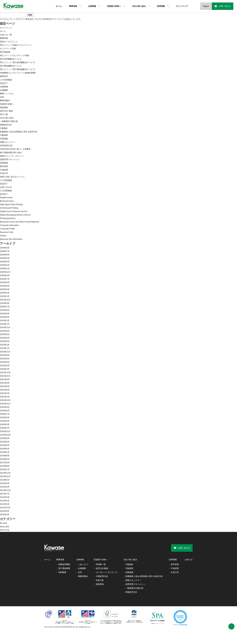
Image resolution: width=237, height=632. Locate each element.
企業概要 (4, 90)
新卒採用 (4, 166)
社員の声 (4, 173)
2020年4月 (5, 424)
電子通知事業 (64, 568)
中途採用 (4, 170)
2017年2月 (5, 463)
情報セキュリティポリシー (12, 156)
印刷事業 (62, 572)
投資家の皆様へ (114, 6)
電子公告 (4, 114)
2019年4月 (5, 449)
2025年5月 (5, 286)
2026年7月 (5, 251)
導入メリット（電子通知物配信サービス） (18, 69)
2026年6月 (5, 255)
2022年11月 (5, 352)
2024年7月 (5, 307)
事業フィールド (7, 94)
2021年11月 (5, 376)
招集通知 (4, 107)
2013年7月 (5, 494)
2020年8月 (5, 411)
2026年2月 (5, 265)
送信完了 (4, 83)
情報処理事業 (64, 564)
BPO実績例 (5, 52)
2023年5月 (5, 338)
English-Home (6, 197)
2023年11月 (5, 327)
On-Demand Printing (9, 208)
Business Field (6, 232)
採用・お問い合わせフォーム (12, 177)
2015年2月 (5, 487)
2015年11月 (5, 476)
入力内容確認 (6, 80)
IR (1, 523)
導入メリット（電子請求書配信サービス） (18, 62)
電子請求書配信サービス (11, 59)
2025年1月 (5, 296)
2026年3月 (5, 262)
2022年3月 (5, 366)
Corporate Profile (7, 229)
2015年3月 (5, 483)
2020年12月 (5, 400)
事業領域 (73, 6)
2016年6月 (5, 466)
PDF (2, 530)
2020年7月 (5, 414)
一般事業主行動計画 (9, 121)
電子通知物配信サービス (11, 66)
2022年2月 (5, 369)
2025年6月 (5, 282)
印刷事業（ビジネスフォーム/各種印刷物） (18, 73)
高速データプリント (9, 42)
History (3, 236)
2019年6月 (5, 442)
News (2, 527)
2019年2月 (5, 452)
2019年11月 (5, 431)
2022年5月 (5, 362)
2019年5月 (5, 445)
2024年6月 (5, 310)
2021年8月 (5, 383)
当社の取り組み (139, 6)
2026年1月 (5, 268)
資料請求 (4, 76)
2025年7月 (5, 279)
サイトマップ (182, 6)
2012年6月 (5, 501)
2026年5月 (5, 258)
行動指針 (4, 128)
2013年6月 (5, 497)
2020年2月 (5, 428)
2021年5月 (5, 390)
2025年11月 (5, 272)
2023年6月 (5, 334)
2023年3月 (5, 341)
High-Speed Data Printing (11, 204)
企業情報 (92, 6)
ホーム (59, 6)
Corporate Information (9, 225)
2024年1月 (5, 324)
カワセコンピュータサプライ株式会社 (17, 19)
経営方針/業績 (102, 568)
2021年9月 (5, 379)
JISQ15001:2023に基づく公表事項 (15, 149)
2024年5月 (5, 314)
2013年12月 (5, 490)
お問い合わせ (6, 187)
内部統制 (4, 139)
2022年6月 (5, 359)
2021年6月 (5, 386)
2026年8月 (5, 248)
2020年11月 (5, 404)
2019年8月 (5, 438)
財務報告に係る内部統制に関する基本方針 (19, 132)
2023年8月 (5, 331)
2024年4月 (5, 317)
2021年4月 (5, 393)
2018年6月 (5, 459)
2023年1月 (5, 348)
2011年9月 (4, 511)
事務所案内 (83, 576)
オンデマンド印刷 (8, 49)
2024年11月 (5, 300)
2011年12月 (5, 508)
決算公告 (100, 580)
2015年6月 (5, 480)
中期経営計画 (102, 576)
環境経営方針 (6, 125)
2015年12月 (5, 473)
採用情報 (161, 6)
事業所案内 (5, 100)
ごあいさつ (83, 564)
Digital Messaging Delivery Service (15, 215)
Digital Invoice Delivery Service (13, 211)
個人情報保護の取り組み (11, 152)
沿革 (2, 97)
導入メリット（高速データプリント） (16, 45)
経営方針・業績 (6, 111)
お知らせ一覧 (6, 35)
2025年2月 (5, 293)
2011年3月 (4, 514)
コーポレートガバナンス (107, 572)
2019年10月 (5, 435)
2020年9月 (5, 407)
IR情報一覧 (101, 564)
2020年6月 (5, 417)
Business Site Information (11, 239)
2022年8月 (5, 355)
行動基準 (4, 135)
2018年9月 (5, 456)
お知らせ (189, 560)
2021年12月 (5, 372)
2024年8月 (5, 303)
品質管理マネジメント (10, 159)
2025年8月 (5, 275)
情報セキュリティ (8, 142)
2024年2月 (5, 320)
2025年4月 (5, 289)
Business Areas (7, 201)
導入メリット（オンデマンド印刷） (15, 55)
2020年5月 (5, 421)
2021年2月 (5, 397)
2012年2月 (5, 504)
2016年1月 (5, 469)
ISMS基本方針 (6, 146)
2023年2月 (5, 345)
